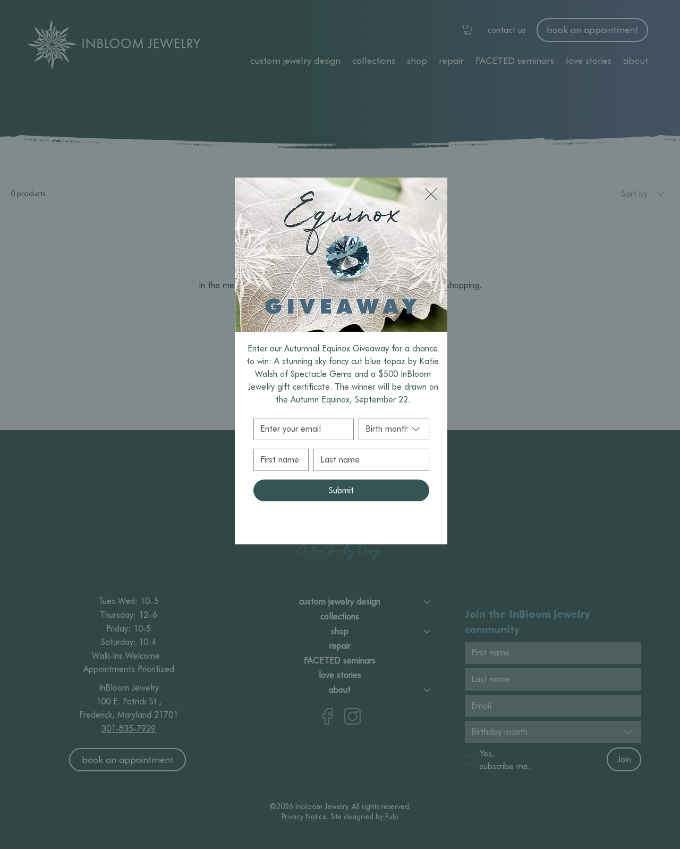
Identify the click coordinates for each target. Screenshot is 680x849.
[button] (431, 194)
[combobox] (394, 429)
